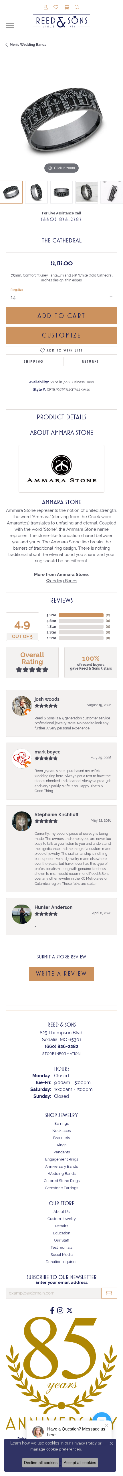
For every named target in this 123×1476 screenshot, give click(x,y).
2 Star (51, 632)
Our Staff (61, 1240)
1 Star (51, 638)
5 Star (51, 615)
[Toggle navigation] (10, 25)
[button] (46, 7)
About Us (61, 1211)
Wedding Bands (61, 580)
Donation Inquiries (61, 1262)
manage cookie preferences (55, 1449)
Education (61, 1233)
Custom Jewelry (61, 1219)
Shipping (33, 362)
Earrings (61, 1123)
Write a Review (61, 973)
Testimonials (61, 1247)
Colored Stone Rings (62, 1181)
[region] (61, 119)
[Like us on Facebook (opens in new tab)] (52, 1310)
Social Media (62, 1254)
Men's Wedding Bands (28, 45)
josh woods (47, 699)
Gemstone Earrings (61, 1188)
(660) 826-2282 (61, 219)
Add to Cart (61, 316)
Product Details (61, 417)
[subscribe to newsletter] (109, 1293)
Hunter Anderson (54, 907)
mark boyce (48, 752)
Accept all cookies (80, 1462)
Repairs (61, 1226)
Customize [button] (62, 335)
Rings (61, 1145)
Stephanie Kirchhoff (56, 814)
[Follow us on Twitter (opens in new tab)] (69, 1310)
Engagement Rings (61, 1159)
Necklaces (61, 1130)
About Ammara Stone (61, 433)
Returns (90, 362)
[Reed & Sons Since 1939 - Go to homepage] (61, 16)
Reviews (61, 600)
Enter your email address (61, 1282)
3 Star (51, 627)
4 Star (51, 621)
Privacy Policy (84, 1443)
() (108, 615)
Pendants (61, 1152)
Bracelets (61, 1138)
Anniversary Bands (61, 1166)
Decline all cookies (40, 1462)
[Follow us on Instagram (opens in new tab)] (60, 1310)
